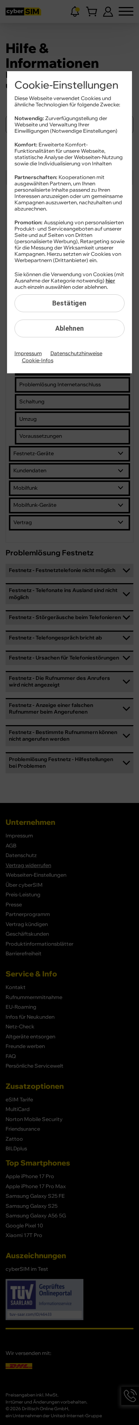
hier (110, 281)
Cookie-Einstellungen (66, 85)
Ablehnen (69, 328)
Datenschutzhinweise (76, 354)
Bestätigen (69, 303)
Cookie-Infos (37, 361)
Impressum (28, 354)
